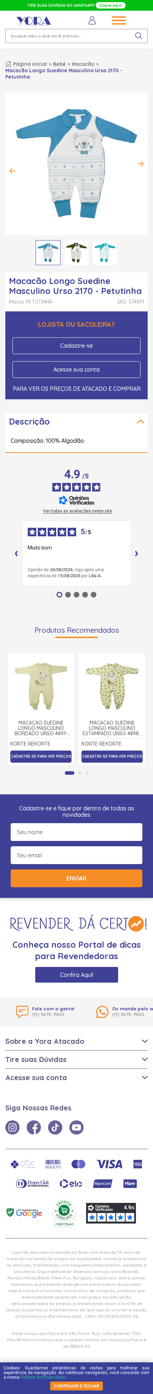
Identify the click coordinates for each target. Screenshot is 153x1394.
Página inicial (30, 64)
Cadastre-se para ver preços (41, 756)
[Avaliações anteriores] (16, 553)
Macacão (83, 64)
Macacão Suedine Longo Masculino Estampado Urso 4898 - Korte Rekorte (112, 728)
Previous (12, 171)
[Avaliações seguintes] (137, 553)
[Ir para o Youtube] (76, 1127)
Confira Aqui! (76, 974)
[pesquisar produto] (138, 36)
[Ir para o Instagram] (12, 1127)
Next (140, 164)
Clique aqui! (110, 5)
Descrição (29, 421)
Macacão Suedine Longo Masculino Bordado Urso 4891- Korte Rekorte (41, 728)
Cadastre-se (76, 345)
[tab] (69, 773)
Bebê (59, 64)
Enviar (76, 878)
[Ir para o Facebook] (34, 1127)
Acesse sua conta (76, 369)
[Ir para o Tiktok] (55, 1127)
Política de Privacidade (43, 1377)
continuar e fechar (76, 1386)
